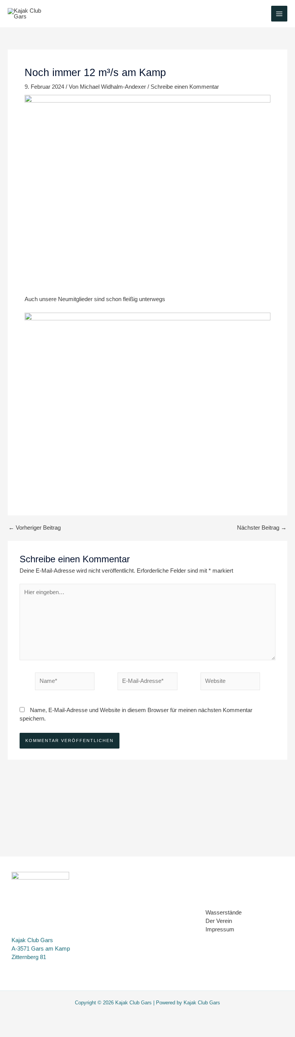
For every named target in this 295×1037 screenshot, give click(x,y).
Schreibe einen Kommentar (185, 87)
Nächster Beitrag (262, 528)
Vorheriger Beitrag (34, 528)
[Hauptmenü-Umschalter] (279, 14)
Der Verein (219, 921)
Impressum (220, 929)
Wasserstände (224, 912)
